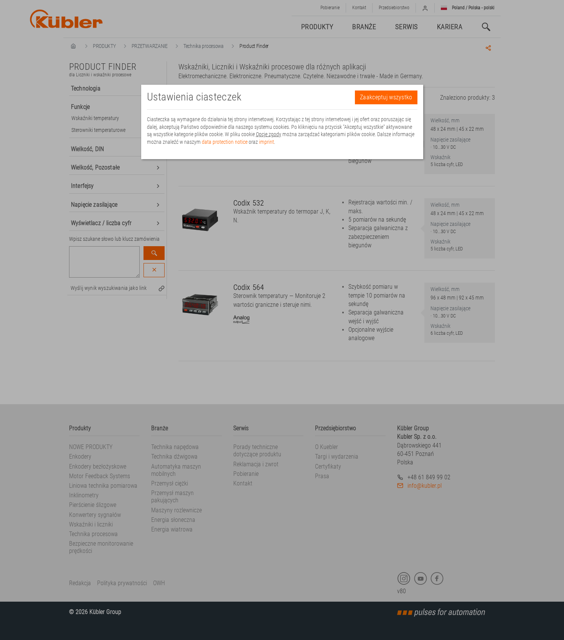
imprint (266, 142)
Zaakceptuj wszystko (386, 97)
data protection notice (224, 142)
